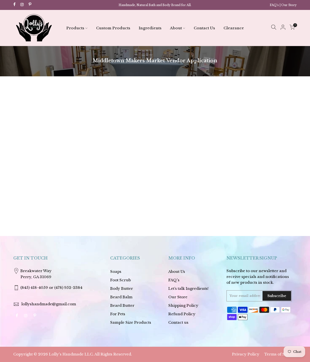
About (176, 28)
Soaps (115, 271)
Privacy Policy (245, 354)
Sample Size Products (130, 322)
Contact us (178, 322)
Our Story (289, 5)
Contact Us (204, 28)
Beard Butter (122, 305)
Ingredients (150, 28)
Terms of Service (280, 354)
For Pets (117, 314)
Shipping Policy (183, 305)
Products (75, 28)
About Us (176, 271)
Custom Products (113, 28)
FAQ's (274, 5)
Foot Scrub (120, 280)
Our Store (177, 297)
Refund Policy (181, 314)
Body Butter (121, 288)
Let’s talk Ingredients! (188, 288)
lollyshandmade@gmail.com (48, 304)
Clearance (234, 28)
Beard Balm (121, 297)
